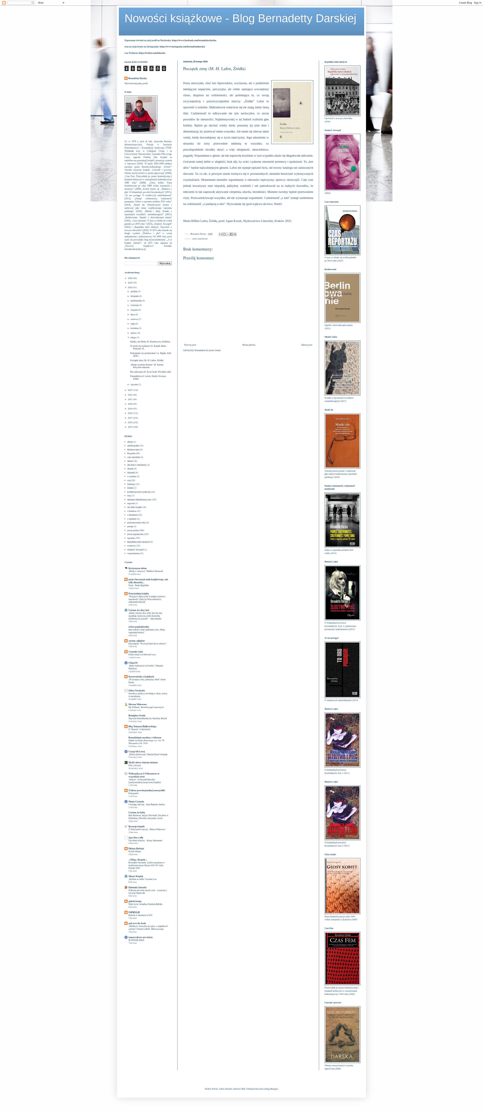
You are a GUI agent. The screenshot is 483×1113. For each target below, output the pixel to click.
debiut (130, 460)
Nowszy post (190, 344)
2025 (130, 282)
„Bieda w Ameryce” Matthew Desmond (145, 571)
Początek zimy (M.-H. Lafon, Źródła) (147, 360)
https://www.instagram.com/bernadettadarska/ (182, 46)
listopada (135, 295)
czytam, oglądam (136, 640)
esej (129, 480)
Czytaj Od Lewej (136, 751)
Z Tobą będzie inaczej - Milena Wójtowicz (146, 829)
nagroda (131, 503)
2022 (130, 394)
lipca (133, 314)
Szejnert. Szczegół (135, 549)
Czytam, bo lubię (136, 812)
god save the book (137, 923)
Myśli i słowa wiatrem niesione (143, 762)
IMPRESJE (134, 912)
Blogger (274, 1088)
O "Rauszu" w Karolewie (139, 729)
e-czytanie (131, 476)
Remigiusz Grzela (136, 715)
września (135, 305)
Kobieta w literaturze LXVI (140, 915)
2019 (130, 408)
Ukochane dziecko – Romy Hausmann (145, 840)
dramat (130, 468)
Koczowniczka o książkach (141, 676)
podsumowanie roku (136, 522)
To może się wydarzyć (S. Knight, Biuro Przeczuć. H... (148, 347)
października (136, 300)
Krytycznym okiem (137, 568)
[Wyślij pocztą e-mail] (220, 234)
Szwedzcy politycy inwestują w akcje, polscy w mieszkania (148, 695)
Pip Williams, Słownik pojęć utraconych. (146, 707)
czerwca (134, 318)
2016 (130, 422)
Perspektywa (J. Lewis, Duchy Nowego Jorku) (148, 377)
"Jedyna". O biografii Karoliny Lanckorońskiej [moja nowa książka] (144, 781)
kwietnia (135, 328)
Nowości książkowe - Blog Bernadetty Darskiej (240, 18)
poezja (130, 526)
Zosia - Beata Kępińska (138, 585)
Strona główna (248, 344)
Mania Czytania (136, 801)
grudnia (134, 291)
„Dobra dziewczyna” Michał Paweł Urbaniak (148, 754)
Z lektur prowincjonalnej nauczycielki (146, 790)
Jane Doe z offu (135, 837)
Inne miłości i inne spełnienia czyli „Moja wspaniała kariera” (146, 631)
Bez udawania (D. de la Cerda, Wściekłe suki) (150, 371)
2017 (130, 417)
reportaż (131, 537)
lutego (134, 337)
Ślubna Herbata (136, 848)
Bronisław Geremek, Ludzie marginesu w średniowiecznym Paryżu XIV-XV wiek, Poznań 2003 (146, 865)
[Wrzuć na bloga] (224, 234)
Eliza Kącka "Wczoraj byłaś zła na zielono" (147, 643)
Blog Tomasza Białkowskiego (142, 726)
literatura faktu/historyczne (139, 499)
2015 (130, 426)
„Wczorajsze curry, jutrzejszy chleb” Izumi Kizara (147, 681)
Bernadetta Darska (137, 78)
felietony (131, 483)
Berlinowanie (133, 449)
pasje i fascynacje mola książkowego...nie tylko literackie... (148, 581)
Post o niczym (134, 765)
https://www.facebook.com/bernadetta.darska (194, 40)
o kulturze (131, 510)
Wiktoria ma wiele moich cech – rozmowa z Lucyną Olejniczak (147, 891)
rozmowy (131, 545)
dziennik (131, 472)
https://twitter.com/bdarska (152, 53)
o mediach (131, 518)
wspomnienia (133, 553)
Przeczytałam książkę (138, 593)
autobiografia (133, 445)
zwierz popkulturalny (138, 626)
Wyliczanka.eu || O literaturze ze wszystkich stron (143, 775)
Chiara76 (133, 662)
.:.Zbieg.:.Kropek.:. (137, 859)
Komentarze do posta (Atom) (208, 350)
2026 (130, 278)
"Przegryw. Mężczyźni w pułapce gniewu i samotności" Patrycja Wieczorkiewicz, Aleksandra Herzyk (147, 599)
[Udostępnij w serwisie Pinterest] (235, 234)
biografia (131, 453)
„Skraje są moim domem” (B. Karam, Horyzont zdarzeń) (147, 366)
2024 (130, 287)
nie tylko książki (134, 506)
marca (133, 332)
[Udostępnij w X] (228, 234)
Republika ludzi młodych (138, 541)
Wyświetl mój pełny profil (136, 83)
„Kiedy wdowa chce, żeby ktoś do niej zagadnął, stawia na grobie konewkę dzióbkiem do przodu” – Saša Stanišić (145, 616)
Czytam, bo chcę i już (138, 610)
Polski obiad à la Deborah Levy (142, 654)
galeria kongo (135, 901)
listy (129, 495)
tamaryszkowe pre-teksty (140, 937)
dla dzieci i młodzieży (136, 464)
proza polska (133, 530)
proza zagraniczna (200, 238)
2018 (130, 412)
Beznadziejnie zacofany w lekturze (144, 737)
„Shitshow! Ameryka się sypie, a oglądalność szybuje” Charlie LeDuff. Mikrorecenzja (148, 927)
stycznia (134, 384)
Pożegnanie (133, 793)
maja (133, 323)
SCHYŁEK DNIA (136, 940)
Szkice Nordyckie (136, 690)
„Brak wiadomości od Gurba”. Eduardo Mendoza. (145, 667)
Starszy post (306, 344)
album (130, 441)
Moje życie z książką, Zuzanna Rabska (145, 904)
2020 (130, 403)
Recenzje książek (136, 826)
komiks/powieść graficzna (139, 491)
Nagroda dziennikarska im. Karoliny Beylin (147, 718)
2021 (130, 399)
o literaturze (132, 514)
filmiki (130, 487)
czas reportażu (133, 456)
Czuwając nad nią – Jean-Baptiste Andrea (146, 804)
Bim (243, 1088)
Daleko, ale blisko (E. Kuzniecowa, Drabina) (150, 341)
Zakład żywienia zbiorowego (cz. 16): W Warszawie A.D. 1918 (146, 742)
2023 (130, 389)
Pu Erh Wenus (134, 851)
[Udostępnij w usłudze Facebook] (231, 234)
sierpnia (134, 309)
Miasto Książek (135, 876)
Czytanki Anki (135, 651)
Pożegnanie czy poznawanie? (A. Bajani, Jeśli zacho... (150, 354)
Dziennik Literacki (137, 887)
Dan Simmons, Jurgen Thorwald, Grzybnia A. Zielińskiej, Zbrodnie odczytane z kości (148, 817)
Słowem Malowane (137, 704)
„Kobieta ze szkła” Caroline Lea (142, 879)
